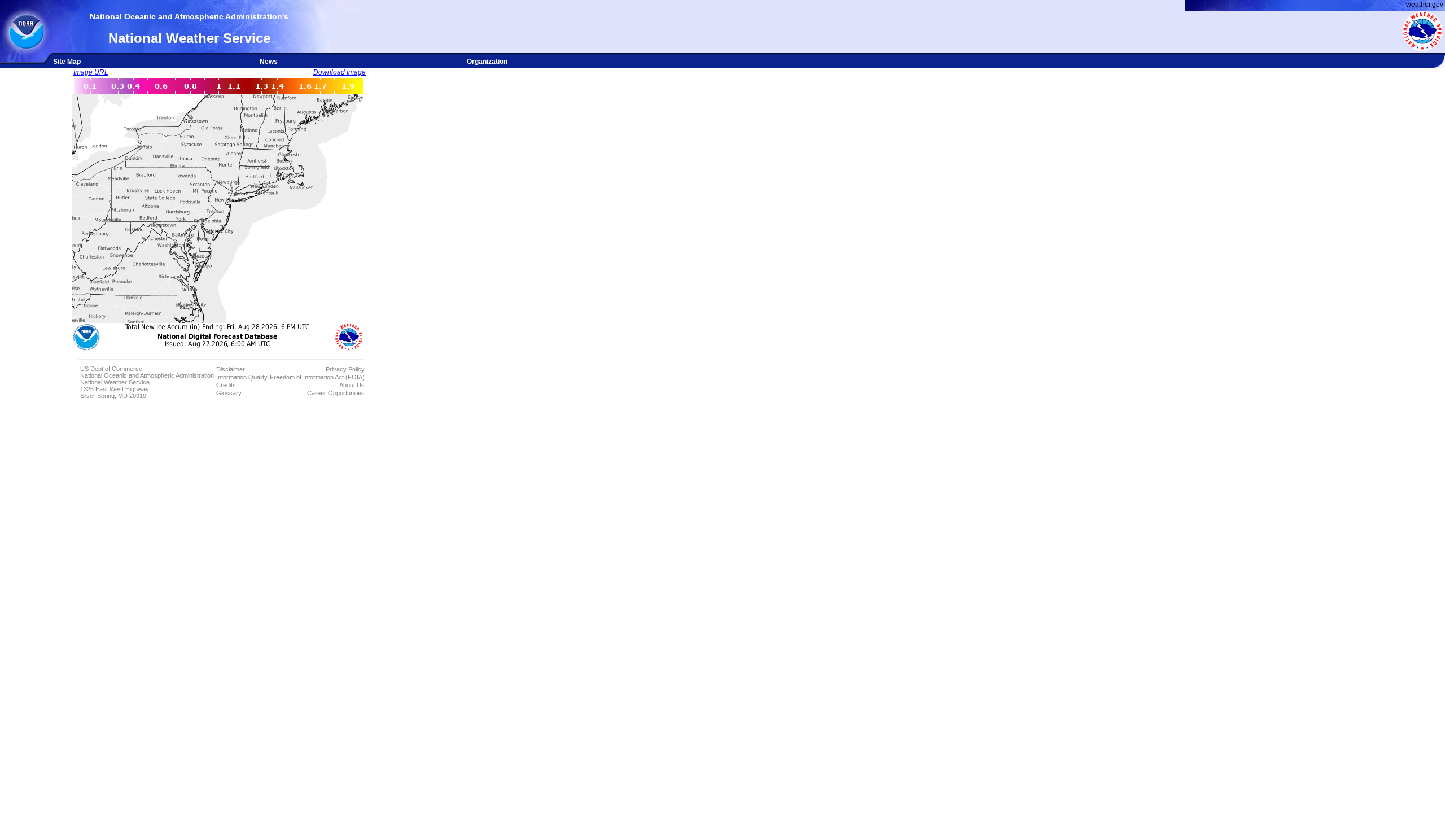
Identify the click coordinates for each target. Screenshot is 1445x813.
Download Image (339, 72)
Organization (487, 61)
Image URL (90, 72)
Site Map (67, 61)
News (269, 61)
